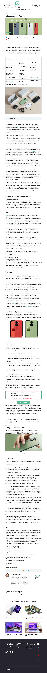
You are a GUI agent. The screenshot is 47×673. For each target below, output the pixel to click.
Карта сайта (29, 648)
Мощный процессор (34, 77)
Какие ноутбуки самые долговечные (13, 634)
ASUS (18, 53)
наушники (10, 138)
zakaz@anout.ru (9, 7)
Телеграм (14, 221)
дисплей (37, 62)
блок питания (36, 137)
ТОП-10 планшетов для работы (12, 617)
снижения (16, 190)
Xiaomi (6, 411)
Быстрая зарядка (9, 81)
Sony (25, 357)
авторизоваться (28, 594)
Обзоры (8, 32)
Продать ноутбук (23, 402)
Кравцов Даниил (15, 574)
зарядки (27, 306)
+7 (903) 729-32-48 (18, 398)
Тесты (28, 649)
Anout (18, 7)
